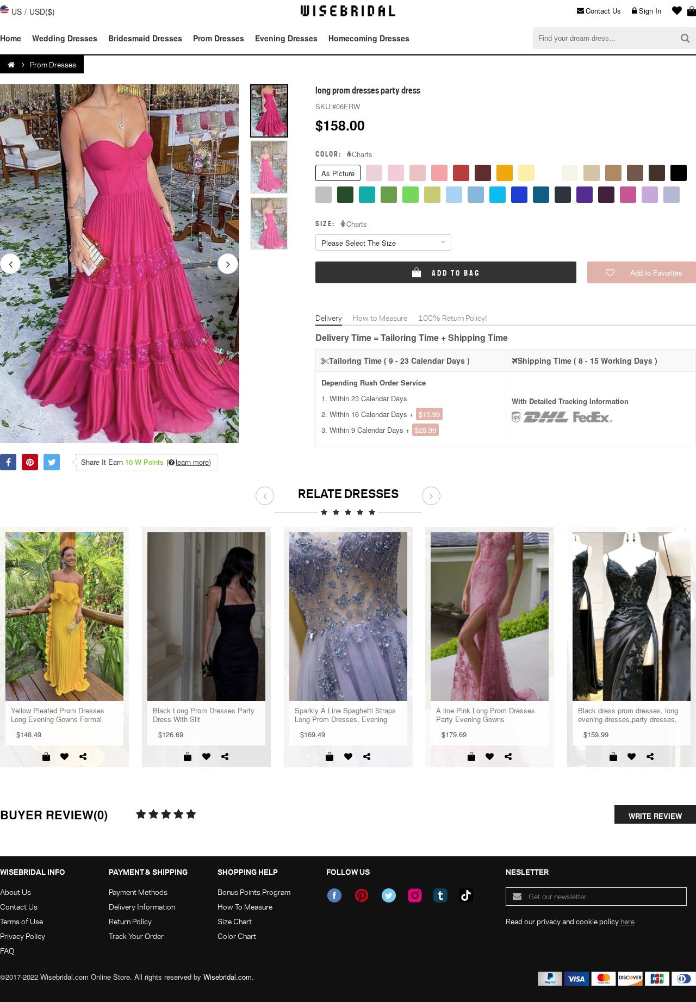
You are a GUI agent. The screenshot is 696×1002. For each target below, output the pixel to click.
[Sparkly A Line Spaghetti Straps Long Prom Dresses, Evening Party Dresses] (348, 616)
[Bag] (691, 11)
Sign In (650, 10)
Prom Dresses (218, 38)
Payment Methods (138, 892)
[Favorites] (674, 11)
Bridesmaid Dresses (145, 38)
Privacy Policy (22, 936)
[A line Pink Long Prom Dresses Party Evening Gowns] (490, 616)
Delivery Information (142, 906)
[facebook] (334, 895)
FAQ (7, 950)
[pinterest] (361, 895)
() (188, 462)
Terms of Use (21, 921)
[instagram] (415, 895)
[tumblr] (440, 895)
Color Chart (236, 936)
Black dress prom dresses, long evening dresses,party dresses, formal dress (628, 715)
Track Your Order (136, 936)
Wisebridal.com (227, 977)
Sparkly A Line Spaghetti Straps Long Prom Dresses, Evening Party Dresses (345, 715)
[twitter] (389, 895)
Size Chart (234, 921)
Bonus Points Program (253, 892)
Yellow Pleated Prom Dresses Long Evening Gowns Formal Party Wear (57, 715)
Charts (362, 154)
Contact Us (603, 10)
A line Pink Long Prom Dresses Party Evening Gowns (485, 715)
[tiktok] (466, 895)
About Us (15, 892)
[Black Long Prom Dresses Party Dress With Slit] (206, 616)
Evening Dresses (286, 38)
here (627, 921)
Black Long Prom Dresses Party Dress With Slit (203, 715)
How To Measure (244, 906)
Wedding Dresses (64, 38)
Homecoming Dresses (368, 38)
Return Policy (130, 921)
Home (10, 38)
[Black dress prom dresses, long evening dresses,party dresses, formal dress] (632, 616)
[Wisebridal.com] (12, 64)
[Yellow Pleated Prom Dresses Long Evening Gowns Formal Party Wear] (64, 616)
